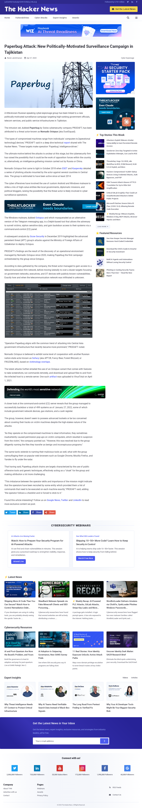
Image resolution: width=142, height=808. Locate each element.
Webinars (41, 789)
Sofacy (35, 358)
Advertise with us (10, 792)
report (67, 142)
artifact (53, 376)
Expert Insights (60, 18)
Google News (53, 500)
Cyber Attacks (41, 18)
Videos (125, 678)
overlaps (45, 362)
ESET (64, 168)
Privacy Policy (42, 795)
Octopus (40, 217)
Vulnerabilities (22, 18)
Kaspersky (77, 168)
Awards (75, 18)
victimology (35, 362)
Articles (134, 678)
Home (7, 18)
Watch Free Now (85, 558)
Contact (6, 795)
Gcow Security (37, 236)
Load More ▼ (102, 226)
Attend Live (18, 561)
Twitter (64, 500)
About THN (7, 789)
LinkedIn (77, 500)
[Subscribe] (104, 741)
